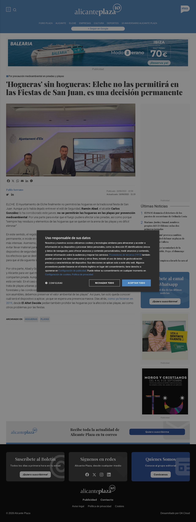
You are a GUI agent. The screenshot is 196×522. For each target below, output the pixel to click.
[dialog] (98, 261)
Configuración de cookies (58, 274)
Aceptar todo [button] (136, 282)
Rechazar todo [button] (104, 282)
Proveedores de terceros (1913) (125, 254)
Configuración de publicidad (72, 270)
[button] (53, 283)
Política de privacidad (82, 274)
